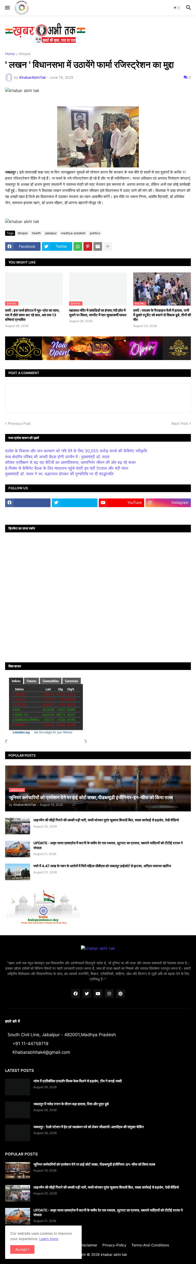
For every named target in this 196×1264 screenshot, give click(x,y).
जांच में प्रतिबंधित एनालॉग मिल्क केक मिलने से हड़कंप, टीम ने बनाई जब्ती (77, 1081)
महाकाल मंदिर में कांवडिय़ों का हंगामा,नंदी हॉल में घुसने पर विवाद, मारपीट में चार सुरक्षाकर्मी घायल (97, 312)
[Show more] (107, 246)
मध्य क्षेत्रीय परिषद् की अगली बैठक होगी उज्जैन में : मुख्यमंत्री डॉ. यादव (57, 456)
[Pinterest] (87, 246)
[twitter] (74, 502)
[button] (7, 7)
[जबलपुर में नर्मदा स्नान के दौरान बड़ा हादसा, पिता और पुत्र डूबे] (17, 1110)
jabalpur (51, 233)
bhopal (24, 54)
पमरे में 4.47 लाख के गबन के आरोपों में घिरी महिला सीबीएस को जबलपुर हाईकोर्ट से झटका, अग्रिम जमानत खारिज (102, 866)
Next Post (180, 423)
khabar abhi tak (114, 1254)
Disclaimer (88, 1245)
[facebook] (28, 502)
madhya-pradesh (73, 233)
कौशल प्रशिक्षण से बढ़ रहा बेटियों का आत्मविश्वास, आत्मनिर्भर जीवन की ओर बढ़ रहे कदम (70, 462)
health (36, 233)
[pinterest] (120, 993)
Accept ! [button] (22, 1249)
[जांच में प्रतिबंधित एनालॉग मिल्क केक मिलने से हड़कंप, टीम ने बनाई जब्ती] (17, 1087)
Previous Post (19, 423)
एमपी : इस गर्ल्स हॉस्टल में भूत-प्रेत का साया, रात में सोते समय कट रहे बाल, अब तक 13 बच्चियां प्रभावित (32, 315)
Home (10, 54)
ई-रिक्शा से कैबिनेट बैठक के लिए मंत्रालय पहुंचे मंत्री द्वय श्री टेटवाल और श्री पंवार (66, 468)
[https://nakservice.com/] (28, 512)
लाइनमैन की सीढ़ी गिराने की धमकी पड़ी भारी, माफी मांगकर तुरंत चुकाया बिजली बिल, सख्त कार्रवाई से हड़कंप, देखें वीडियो (106, 820)
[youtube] (98, 993)
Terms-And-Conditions (150, 1245)
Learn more (48, 1238)
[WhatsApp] (78, 246)
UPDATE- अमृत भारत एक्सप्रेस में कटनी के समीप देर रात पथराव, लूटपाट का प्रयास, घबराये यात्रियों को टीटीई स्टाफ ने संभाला (108, 845)
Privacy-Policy (114, 1245)
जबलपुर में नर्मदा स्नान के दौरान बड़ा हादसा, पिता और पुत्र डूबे (71, 1104)
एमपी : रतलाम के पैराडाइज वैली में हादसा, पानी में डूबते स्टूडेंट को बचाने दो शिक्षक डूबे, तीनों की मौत (162, 315)
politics (95, 233)
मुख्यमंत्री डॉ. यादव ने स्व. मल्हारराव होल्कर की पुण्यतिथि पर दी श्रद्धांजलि (59, 473)
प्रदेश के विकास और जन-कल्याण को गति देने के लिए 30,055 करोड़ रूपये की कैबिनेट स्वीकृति (76, 450)
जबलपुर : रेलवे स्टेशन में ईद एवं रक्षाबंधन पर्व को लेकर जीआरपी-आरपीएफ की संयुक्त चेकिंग (88, 1127)
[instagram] (109, 993)
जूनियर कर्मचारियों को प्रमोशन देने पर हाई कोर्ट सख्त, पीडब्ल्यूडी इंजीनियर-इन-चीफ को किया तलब (94, 1164)
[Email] (97, 246)
